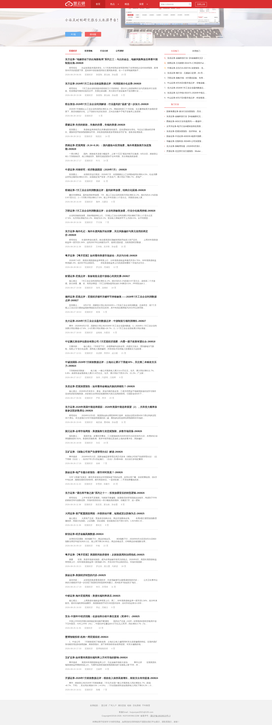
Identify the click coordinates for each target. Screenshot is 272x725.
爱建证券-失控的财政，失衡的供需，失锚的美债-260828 (95, 124)
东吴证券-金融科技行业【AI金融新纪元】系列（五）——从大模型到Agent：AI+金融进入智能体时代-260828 (187, 58)
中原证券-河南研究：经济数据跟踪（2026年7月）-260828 (96, 169)
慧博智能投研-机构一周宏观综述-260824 (86, 637)
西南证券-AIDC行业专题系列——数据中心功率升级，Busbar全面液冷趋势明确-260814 (185, 121)
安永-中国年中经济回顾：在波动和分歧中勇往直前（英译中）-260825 (102, 616)
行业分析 (104, 51)
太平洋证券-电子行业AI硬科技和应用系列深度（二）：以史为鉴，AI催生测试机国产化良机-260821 (185, 126)
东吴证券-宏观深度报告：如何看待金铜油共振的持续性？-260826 (100, 386)
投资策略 (89, 51)
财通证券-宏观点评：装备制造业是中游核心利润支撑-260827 (97, 276)
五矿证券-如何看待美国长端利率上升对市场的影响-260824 (96, 657)
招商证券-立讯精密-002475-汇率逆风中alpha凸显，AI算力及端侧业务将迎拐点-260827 (187, 63)
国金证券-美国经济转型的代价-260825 (85, 575)
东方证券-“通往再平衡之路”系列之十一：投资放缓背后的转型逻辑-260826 (104, 493)
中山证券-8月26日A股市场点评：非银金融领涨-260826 (187, 83)
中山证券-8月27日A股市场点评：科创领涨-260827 (187, 98)
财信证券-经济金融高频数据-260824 (84, 534)
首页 (98, 4)
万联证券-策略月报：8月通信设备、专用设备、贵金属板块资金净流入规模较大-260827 (187, 78)
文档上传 (201, 4)
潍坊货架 (122, 705)
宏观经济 (73, 51)
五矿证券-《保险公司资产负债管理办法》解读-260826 (94, 451)
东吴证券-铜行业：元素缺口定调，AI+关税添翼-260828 (187, 73)
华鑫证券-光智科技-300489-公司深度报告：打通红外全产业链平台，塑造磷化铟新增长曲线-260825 (185, 141)
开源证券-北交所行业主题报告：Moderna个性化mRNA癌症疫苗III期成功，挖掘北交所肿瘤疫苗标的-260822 (185, 151)
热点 (112, 4)
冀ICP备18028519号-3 (160, 716)
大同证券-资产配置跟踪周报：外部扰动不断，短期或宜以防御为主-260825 (104, 513)
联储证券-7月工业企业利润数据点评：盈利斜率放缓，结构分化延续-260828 (105, 190)
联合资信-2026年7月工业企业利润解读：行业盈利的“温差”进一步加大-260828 (106, 104)
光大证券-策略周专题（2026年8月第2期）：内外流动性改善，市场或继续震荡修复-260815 (185, 146)
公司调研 (120, 51)
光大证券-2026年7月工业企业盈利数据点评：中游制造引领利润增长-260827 (105, 321)
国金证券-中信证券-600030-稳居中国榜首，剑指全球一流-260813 (185, 136)
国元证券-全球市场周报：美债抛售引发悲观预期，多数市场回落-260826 (103, 431)
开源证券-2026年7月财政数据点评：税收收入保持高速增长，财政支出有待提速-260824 (111, 678)
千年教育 (146, 705)
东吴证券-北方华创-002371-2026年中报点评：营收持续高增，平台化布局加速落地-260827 (187, 93)
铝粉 (129, 705)
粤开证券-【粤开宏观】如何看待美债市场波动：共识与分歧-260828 (101, 255)
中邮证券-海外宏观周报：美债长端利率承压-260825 (92, 595)
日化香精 (137, 705)
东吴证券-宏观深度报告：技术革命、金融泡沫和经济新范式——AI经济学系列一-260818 (185, 131)
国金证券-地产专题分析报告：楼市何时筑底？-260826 (94, 472)
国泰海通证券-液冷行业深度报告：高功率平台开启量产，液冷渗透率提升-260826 (185, 111)
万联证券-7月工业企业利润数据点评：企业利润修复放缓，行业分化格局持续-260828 (110, 210)
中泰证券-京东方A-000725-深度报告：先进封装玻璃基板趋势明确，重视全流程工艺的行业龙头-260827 (187, 68)
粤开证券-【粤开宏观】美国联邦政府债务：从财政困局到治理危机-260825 (104, 554)
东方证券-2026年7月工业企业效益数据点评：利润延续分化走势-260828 (103, 83)
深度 (141, 4)
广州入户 (113, 705)
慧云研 (104, 705)
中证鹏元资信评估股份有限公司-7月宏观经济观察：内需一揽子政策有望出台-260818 (110, 341)
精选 (127, 4)
